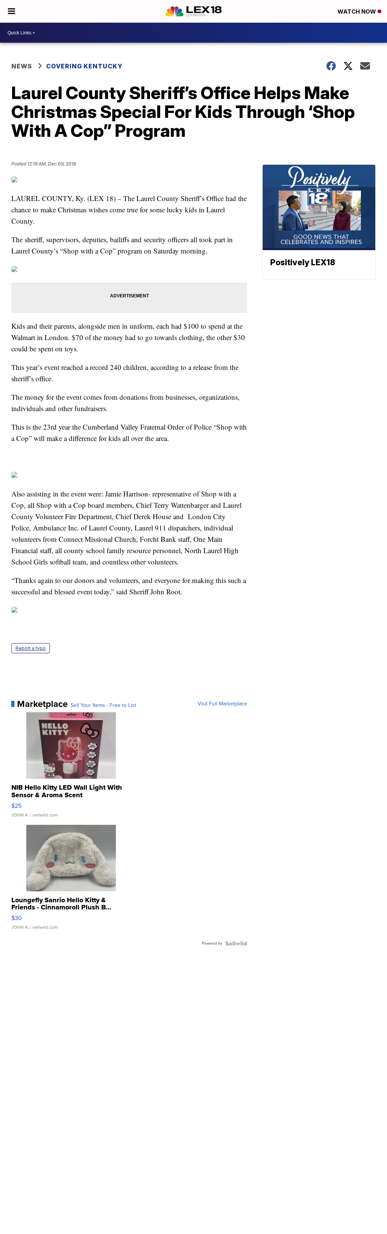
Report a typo (30, 648)
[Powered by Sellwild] (236, 943)
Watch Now (357, 11)
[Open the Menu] (11, 11)
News (21, 66)
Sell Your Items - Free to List (103, 705)
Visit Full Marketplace (222, 704)
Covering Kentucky (84, 66)
